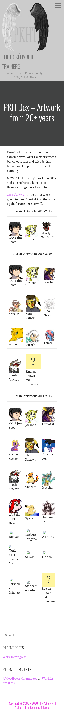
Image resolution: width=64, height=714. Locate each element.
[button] (59, 5)
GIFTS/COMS (15, 194)
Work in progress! (15, 657)
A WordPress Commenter (20, 678)
